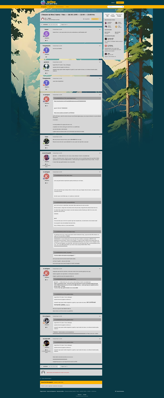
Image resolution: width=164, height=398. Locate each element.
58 (47, 327)
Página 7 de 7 (64, 24)
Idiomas (79, 394)
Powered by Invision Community (82, 396)
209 (47, 40)
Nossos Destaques (60, 6)
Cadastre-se (120, 2)
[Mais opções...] (100, 29)
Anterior (45, 24)
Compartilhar (87, 18)
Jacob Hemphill (110, 22)
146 (47, 73)
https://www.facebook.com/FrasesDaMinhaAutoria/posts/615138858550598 (70, 101)
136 (47, 349)
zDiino (109, 26)
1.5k (47, 164)
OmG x (119, 22)
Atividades (51, 6)
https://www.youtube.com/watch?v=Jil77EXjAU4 (64, 112)
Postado (57, 29)
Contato (84, 394)
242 (47, 105)
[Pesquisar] (122, 7)
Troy (119, 26)
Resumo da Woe (55, 19)
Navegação (43, 6)
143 (47, 147)
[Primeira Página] (42, 24)
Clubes (67, 6)
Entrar (113, 2)
